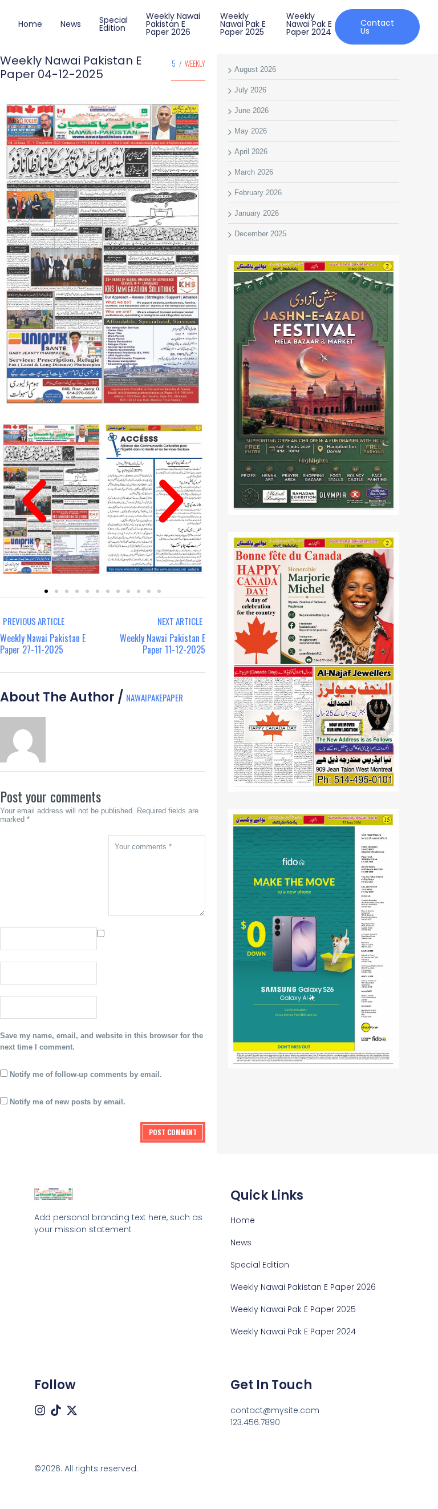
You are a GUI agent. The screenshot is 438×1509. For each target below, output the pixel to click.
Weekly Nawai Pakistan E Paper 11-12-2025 (162, 643)
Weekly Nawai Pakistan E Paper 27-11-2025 (43, 643)
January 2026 (256, 213)
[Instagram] (40, 1410)
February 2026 (258, 192)
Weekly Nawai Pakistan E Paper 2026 (173, 24)
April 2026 (250, 151)
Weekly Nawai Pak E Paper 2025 (243, 24)
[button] (34, 501)
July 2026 (250, 90)
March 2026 (253, 172)
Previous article (33, 621)
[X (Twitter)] (72, 1410)
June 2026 (251, 110)
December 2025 (260, 233)
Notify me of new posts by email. (67, 1102)
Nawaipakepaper (154, 697)
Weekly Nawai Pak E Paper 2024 (309, 24)
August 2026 (255, 69)
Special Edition (113, 24)
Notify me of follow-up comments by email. (86, 1074)
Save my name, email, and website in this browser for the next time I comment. (101, 1041)
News (70, 24)
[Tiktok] (56, 1410)
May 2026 (250, 131)
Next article (179, 621)
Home (30, 24)
